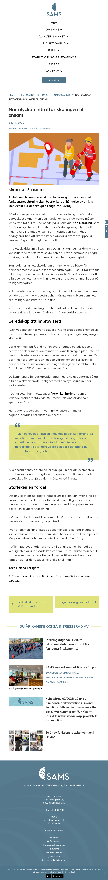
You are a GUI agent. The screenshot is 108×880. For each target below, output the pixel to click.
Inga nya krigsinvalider (76, 602)
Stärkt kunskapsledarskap (54, 57)
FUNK (13, 128)
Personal (54, 837)
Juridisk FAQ (54, 856)
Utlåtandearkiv (54, 841)
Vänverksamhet (52, 36)
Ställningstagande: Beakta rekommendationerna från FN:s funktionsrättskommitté (67, 644)
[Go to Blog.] (28, 94)
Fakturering (54, 848)
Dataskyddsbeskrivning (54, 845)
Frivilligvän (73, 673)
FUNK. (52, 50)
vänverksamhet (57, 681)
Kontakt (53, 71)
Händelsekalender (54, 852)
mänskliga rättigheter (34, 128)
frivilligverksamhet (60, 677)
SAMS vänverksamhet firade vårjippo (71, 667)
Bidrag (54, 64)
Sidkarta (54, 80)
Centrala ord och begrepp (54, 860)
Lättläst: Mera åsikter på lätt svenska (31, 604)
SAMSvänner (85, 677)
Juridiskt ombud (52, 43)
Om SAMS (53, 29)
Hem (54, 22)
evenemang (54, 673)
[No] (104, 873)
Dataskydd (57, 876)
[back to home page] (54, 773)
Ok (48, 876)
